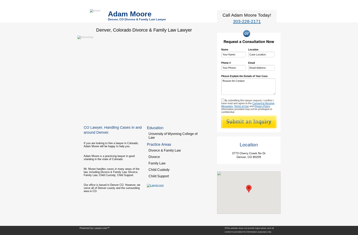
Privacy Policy (262, 106)
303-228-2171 (247, 21)
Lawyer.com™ (102, 228)
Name (224, 49)
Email (251, 62)
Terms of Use (241, 106)
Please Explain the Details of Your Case (244, 76)
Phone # (226, 62)
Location (253, 49)
